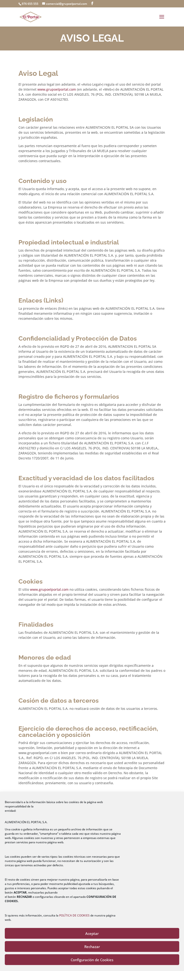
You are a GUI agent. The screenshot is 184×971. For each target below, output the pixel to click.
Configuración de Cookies (92, 959)
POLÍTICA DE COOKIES (74, 915)
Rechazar (92, 946)
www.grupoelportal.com (56, 89)
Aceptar (92, 933)
